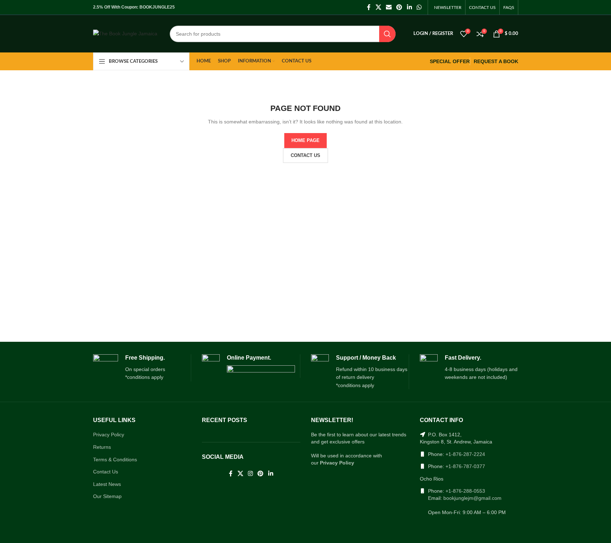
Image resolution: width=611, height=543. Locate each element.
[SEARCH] (387, 34)
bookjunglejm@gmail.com (472, 498)
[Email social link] (388, 7)
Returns (102, 447)
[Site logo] (125, 33)
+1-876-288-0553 (465, 491)
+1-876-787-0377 (465, 466)
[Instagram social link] (250, 473)
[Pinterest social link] (399, 7)
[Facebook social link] (369, 7)
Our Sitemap (107, 496)
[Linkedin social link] (409, 7)
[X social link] (378, 7)
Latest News (107, 484)
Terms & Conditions (115, 459)
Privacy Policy (108, 434)
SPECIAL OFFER (450, 61)
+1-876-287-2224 (465, 454)
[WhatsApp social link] (419, 7)
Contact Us (105, 472)
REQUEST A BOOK (496, 61)
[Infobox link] (142, 367)
